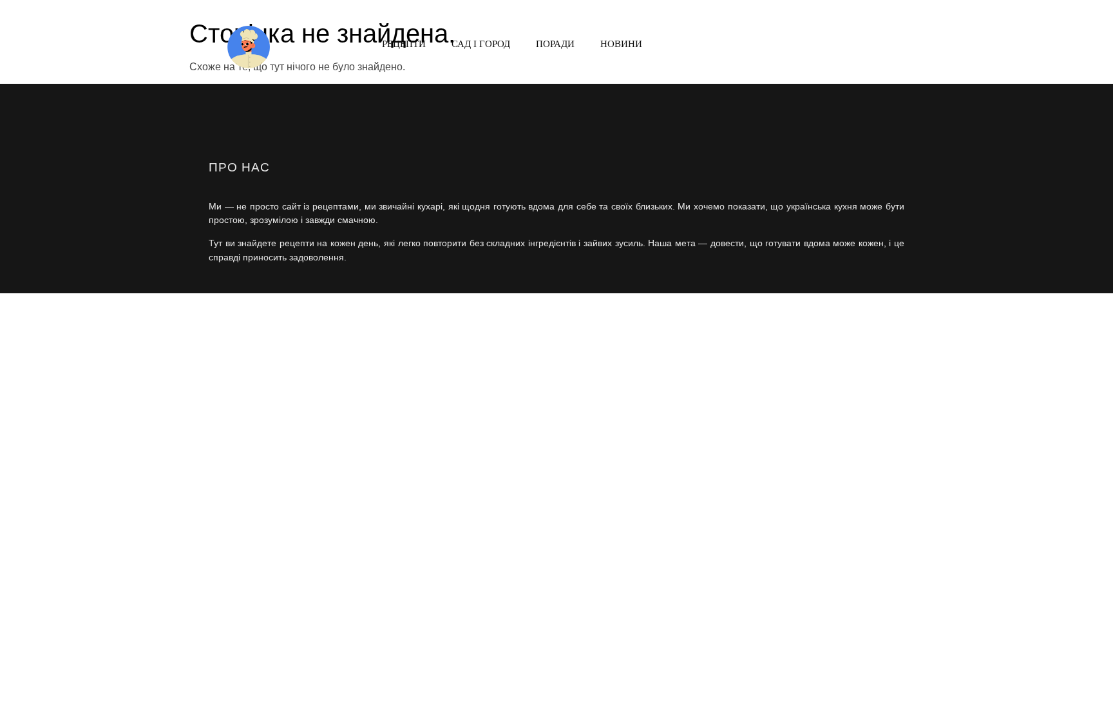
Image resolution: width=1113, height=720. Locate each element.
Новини (621, 43)
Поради (555, 43)
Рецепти (404, 43)
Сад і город (481, 43)
